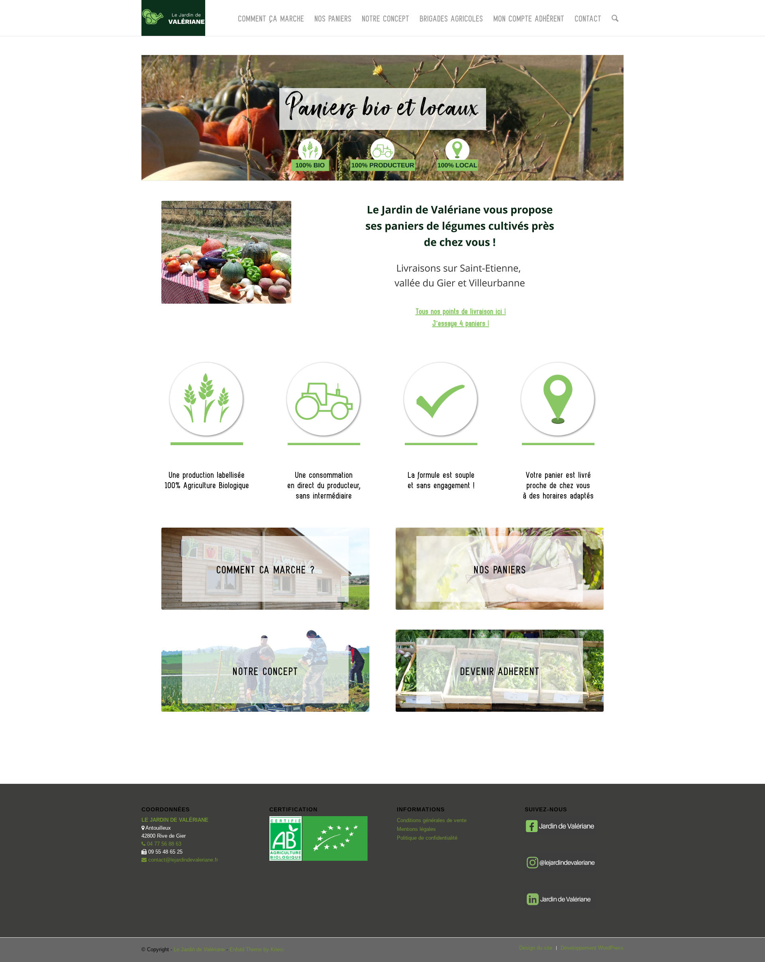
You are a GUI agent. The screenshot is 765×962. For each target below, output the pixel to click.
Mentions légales (416, 829)
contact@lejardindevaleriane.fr (182, 860)
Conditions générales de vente (432, 820)
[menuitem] (271, 18)
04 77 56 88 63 (163, 844)
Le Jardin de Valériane (199, 949)
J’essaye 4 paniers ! (460, 323)
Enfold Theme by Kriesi (257, 949)
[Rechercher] (615, 18)
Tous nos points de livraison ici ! (461, 311)
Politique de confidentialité (427, 838)
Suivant (614, 108)
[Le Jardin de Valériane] (173, 18)
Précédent (151, 108)
